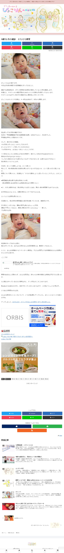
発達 (47, 379)
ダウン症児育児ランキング (7, 334)
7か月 (27, 379)
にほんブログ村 (6, 339)
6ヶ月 (23, 379)
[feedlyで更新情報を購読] (47, 426)
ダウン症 (38, 379)
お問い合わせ (16, 548)
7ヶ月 (32, 379)
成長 (43, 379)
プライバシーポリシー (47, 548)
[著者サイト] (16, 426)
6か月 (18, 379)
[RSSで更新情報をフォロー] (32, 430)
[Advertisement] (32, 395)
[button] (59, 293)
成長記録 (8, 379)
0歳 (3, 379)
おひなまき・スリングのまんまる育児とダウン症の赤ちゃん (31, 302)
